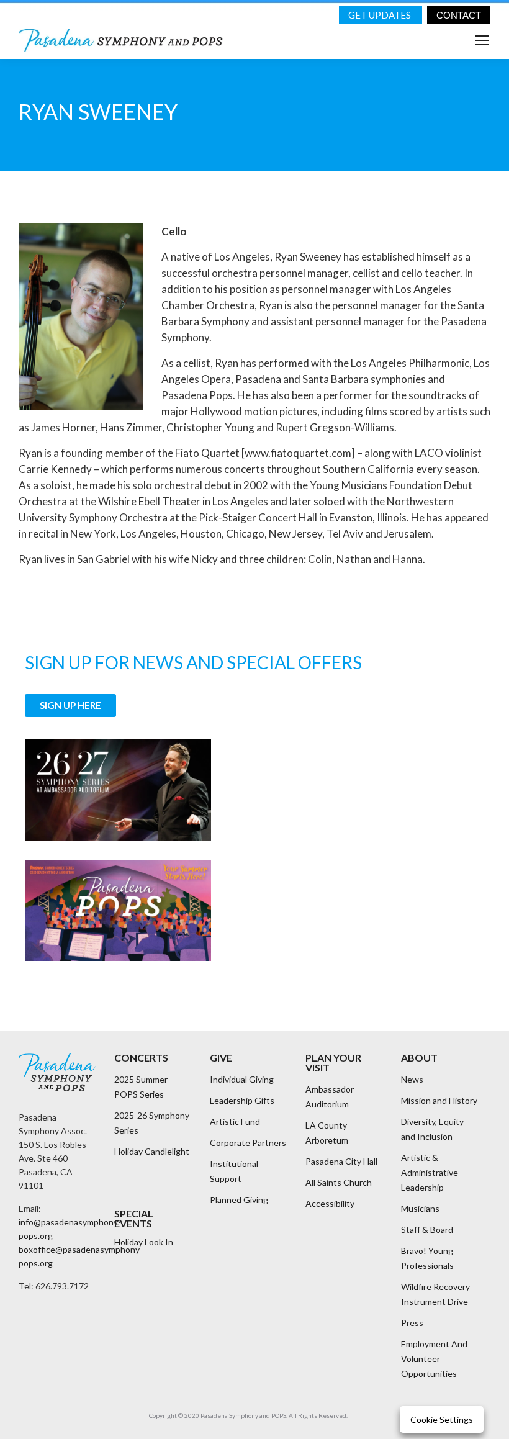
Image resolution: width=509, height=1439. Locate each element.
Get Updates (380, 14)
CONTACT (458, 15)
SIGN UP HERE (70, 705)
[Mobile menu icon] (481, 40)
